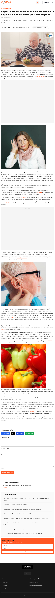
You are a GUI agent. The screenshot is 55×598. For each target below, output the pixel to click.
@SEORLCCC (40, 76)
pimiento (49, 340)
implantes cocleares (22, 258)
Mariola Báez (7, 27)
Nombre (2, 441)
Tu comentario (4, 454)
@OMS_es (23, 197)
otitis (13, 317)
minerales (39, 192)
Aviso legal (5, 582)
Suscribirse (27, 551)
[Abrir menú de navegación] (52, 2)
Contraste (46, 2)
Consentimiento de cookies (36, 585)
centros (3, 329)
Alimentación (7, 8)
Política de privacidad (34, 578)
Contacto (4, 585)
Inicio (2, 17)
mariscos (31, 411)
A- (37, 2)
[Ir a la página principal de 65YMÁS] (6, 2)
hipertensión (9, 203)
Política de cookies (34, 582)
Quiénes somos (6, 578)
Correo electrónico (5, 448)
